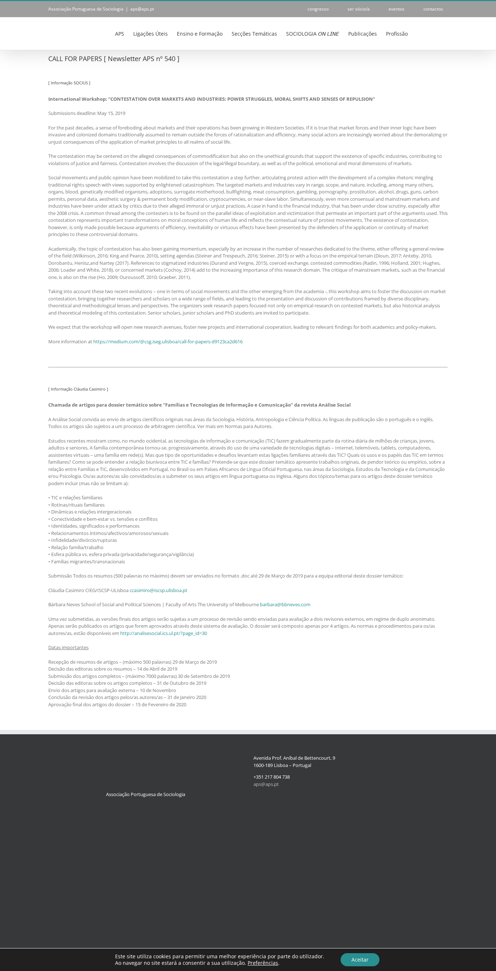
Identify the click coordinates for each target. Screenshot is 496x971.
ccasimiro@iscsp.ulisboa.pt (158, 590)
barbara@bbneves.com (285, 604)
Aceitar (360, 959)
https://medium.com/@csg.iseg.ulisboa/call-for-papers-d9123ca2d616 (168, 341)
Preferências (263, 963)
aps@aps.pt (142, 9)
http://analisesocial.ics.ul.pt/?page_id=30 (163, 633)
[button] (437, 33)
